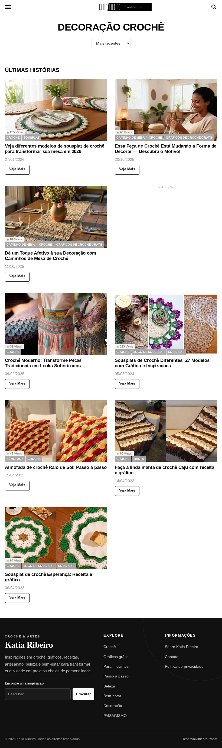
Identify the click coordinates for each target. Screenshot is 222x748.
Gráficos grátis (115, 656)
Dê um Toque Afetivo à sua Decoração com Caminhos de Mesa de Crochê (50, 256)
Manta (138, 458)
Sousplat (32, 137)
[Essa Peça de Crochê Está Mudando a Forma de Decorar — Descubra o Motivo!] (166, 110)
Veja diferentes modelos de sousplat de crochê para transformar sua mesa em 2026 (54, 148)
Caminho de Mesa (130, 137)
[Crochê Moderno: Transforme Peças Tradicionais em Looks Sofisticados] (56, 324)
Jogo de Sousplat (148, 351)
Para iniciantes (116, 666)
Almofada (15, 458)
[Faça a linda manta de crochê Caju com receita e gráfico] (166, 431)
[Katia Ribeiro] (111, 7)
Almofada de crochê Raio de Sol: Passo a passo (56, 467)
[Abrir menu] (8, 7)
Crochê (109, 647)
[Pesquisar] (214, 7)
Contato (171, 656)
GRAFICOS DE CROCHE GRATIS (189, 137)
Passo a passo (116, 676)
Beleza (109, 686)
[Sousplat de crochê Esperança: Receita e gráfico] (56, 538)
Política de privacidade (184, 666)
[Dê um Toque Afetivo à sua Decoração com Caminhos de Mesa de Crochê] (56, 217)
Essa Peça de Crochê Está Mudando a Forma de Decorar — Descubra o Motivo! (165, 148)
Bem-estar (112, 696)
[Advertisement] (166, 223)
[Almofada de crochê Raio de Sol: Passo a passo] (56, 431)
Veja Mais (17, 169)
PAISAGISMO (115, 715)
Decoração (112, 705)
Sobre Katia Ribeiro (181, 647)
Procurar (83, 694)
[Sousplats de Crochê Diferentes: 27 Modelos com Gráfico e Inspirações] (166, 324)
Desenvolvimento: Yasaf (199, 739)
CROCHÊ (12, 137)
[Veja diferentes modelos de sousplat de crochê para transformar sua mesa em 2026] (56, 110)
